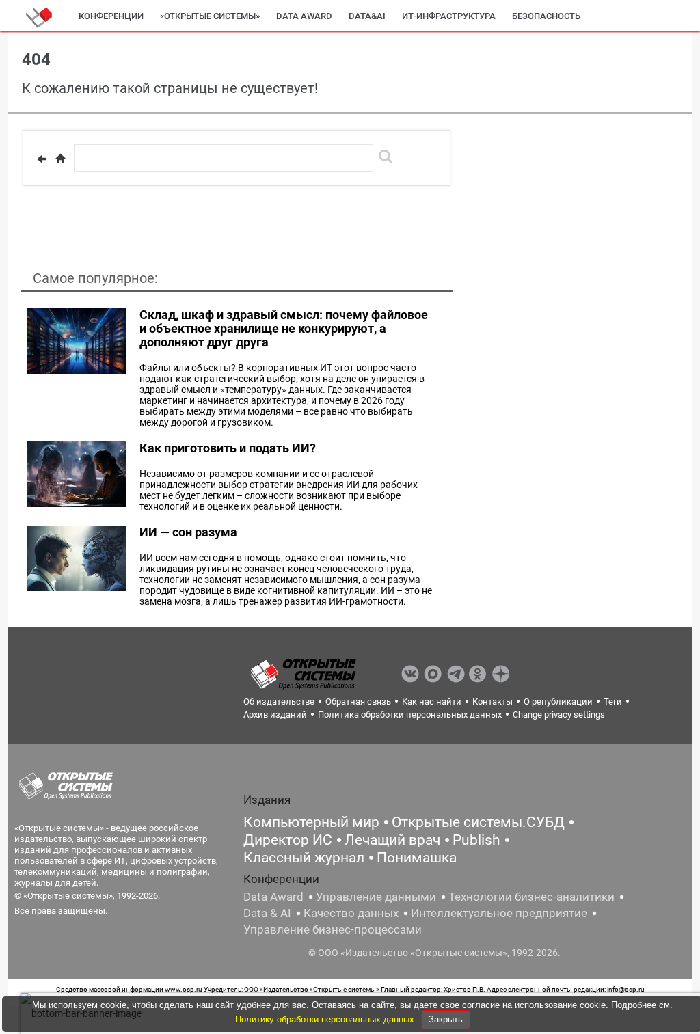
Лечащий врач (392, 840)
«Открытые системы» (210, 16)
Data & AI (267, 913)
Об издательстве (278, 701)
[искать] (385, 156)
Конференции (111, 16)
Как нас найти (431, 701)
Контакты (492, 701)
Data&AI (367, 16)
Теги (613, 701)
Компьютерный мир (311, 822)
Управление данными (376, 896)
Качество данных (351, 913)
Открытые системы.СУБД (478, 822)
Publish (476, 840)
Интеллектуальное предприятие (499, 913)
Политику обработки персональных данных (326, 1019)
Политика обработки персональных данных (410, 714)
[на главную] (60, 158)
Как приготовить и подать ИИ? (227, 448)
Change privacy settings (559, 714)
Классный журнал (303, 857)
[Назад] (41, 158)
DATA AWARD (304, 16)
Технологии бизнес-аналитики (531, 896)
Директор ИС (287, 840)
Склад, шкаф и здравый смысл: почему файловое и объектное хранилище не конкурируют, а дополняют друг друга (283, 328)
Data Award (273, 896)
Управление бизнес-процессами (332, 929)
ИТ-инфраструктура (449, 16)
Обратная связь (358, 701)
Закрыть (446, 1019)
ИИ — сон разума (188, 532)
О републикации (558, 701)
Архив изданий (275, 714)
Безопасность (546, 16)
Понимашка (417, 857)
